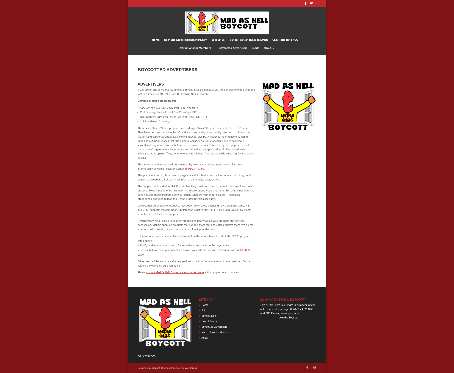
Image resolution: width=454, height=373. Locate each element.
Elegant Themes (161, 368)
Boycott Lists (209, 315)
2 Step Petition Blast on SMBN (249, 40)
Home (156, 40)
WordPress (191, 368)
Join (203, 310)
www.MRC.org (196, 168)
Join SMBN (218, 40)
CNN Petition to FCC (285, 40)
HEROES (245, 250)
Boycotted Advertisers (233, 48)
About (267, 48)
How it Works (209, 321)
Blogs (255, 48)
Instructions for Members (195, 48)
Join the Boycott (147, 355)
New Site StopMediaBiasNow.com (185, 40)
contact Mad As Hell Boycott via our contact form (175, 272)
